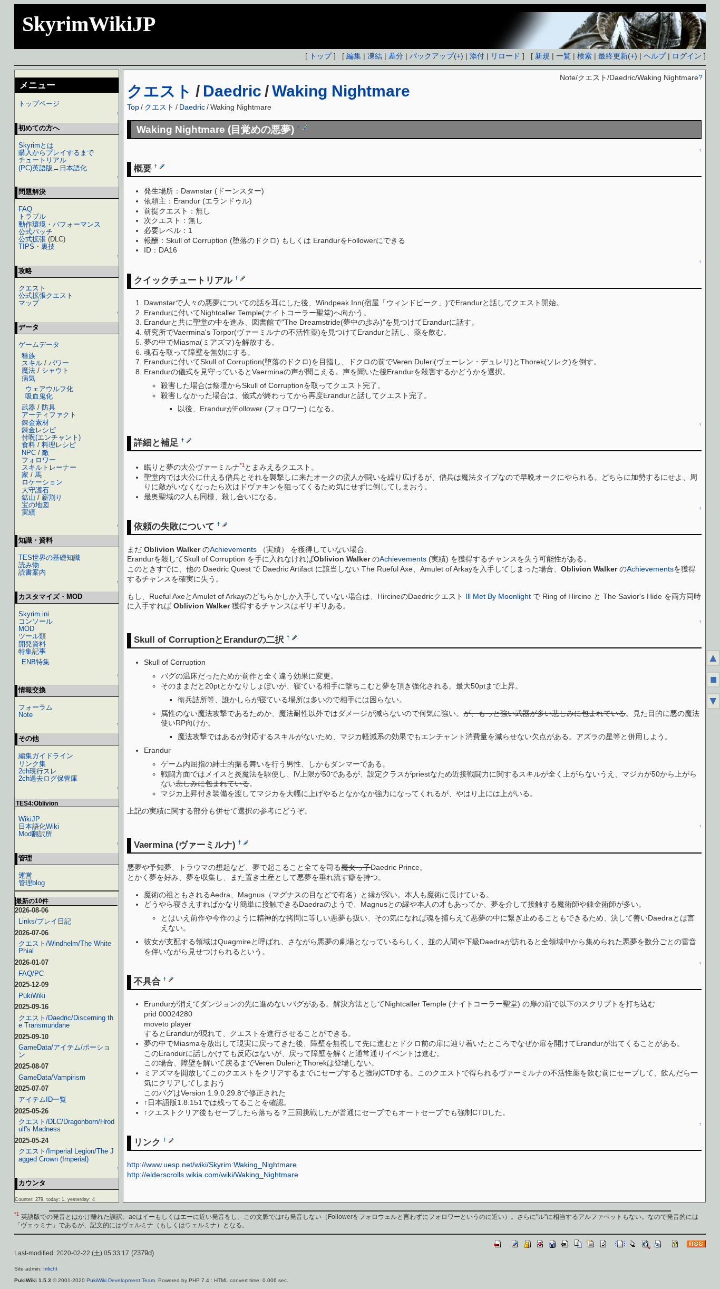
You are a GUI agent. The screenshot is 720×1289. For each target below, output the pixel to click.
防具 (48, 407)
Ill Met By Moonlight (498, 596)
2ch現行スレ (37, 771)
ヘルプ (655, 56)
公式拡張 (32, 239)
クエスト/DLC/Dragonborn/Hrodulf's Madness (66, 1125)
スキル (32, 363)
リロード (505, 56)
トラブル (32, 216)
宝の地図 (35, 505)
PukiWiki (31, 996)
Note (25, 715)
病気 (28, 378)
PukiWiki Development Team (120, 1280)
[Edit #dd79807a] (304, 127)
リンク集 (32, 764)
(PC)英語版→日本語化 (52, 168)
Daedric (232, 91)
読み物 (28, 565)
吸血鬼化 (39, 396)
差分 (395, 56)
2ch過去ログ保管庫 (47, 778)
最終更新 (613, 56)
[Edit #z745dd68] (242, 277)
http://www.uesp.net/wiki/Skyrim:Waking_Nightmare (212, 1164)
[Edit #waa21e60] (294, 637)
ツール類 (32, 636)
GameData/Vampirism (51, 1077)
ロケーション (42, 482)
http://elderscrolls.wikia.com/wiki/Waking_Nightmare (212, 1174)
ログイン (687, 56)
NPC (29, 453)
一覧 (563, 56)
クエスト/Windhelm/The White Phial (64, 947)
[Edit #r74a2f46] (224, 524)
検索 (584, 56)
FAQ (25, 209)
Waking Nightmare (341, 91)
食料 (28, 445)
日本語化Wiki (38, 826)
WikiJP (29, 819)
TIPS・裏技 (36, 246)
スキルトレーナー (49, 467)
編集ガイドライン (45, 756)
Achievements (233, 549)
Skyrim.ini (33, 614)
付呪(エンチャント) (51, 437)
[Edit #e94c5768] (246, 842)
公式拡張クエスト (45, 295)
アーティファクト (49, 415)
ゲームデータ (39, 344)
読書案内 (32, 572)
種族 (28, 356)
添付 (477, 56)
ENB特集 (36, 662)
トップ (320, 56)
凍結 (374, 56)
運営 (25, 875)
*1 (242, 465)
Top (133, 107)
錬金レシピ (39, 430)
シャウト (55, 370)
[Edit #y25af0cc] (189, 440)
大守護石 (35, 490)
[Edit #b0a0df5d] (162, 166)
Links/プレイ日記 (44, 921)
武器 (28, 407)
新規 (542, 56)
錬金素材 (35, 423)
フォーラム (35, 707)
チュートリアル (42, 160)
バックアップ (432, 56)
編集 (353, 56)
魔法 (28, 370)
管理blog (31, 883)
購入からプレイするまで (56, 153)
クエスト (159, 91)
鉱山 (28, 497)
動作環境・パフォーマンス (59, 224)
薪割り (52, 497)
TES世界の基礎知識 (49, 557)
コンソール (35, 621)
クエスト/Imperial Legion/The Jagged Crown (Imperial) (66, 1154)
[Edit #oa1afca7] (171, 979)
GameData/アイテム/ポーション (64, 1051)
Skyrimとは (36, 145)
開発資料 (32, 644)
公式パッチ (35, 232)
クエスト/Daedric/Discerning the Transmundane (65, 1021)
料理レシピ (59, 445)
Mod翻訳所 (35, 834)
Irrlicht (50, 1269)
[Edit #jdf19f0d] (171, 1139)
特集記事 (32, 651)
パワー (58, 363)
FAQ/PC (31, 973)
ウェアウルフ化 (49, 389)
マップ (28, 303)
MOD (26, 629)
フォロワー (39, 460)
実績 (28, 512)
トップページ (39, 104)
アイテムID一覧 (42, 1099)
